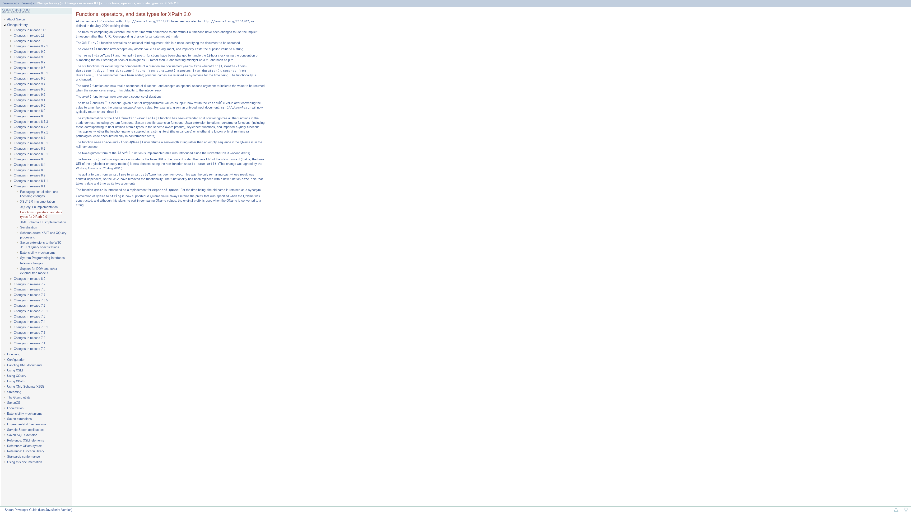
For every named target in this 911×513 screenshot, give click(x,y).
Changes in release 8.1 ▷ (83, 3)
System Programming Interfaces (42, 258)
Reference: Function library (25, 451)
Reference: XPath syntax (24, 446)
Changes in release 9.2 (29, 94)
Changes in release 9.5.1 (31, 73)
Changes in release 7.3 (29, 332)
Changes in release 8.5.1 (31, 154)
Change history (17, 25)
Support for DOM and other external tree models (38, 271)
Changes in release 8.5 (29, 159)
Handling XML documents (24, 365)
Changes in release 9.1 (29, 100)
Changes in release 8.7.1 (31, 132)
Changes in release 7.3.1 (31, 327)
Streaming (14, 392)
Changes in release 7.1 (29, 343)
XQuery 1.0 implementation (39, 207)
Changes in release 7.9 (29, 284)
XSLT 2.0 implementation (37, 201)
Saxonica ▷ (11, 3)
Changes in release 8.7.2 (31, 127)
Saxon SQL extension (22, 435)
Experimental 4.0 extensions (26, 424)
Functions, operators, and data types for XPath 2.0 (141, 3)
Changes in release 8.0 (29, 278)
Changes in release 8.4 (29, 164)
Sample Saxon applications (26, 430)
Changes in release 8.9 (29, 111)
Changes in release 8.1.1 (31, 181)
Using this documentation (24, 462)
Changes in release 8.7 (29, 138)
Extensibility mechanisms (38, 252)
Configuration (16, 359)
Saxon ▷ (28, 3)
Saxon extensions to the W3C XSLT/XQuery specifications (40, 245)
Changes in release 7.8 (29, 289)
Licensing (13, 354)
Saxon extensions (19, 419)
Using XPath (15, 381)
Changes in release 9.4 (29, 84)
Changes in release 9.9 (29, 51)
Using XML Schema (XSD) (25, 386)
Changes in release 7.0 (29, 349)
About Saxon (16, 19)
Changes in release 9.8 (29, 57)
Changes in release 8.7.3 (31, 122)
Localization (15, 408)
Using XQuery (16, 376)
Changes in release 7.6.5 (31, 300)
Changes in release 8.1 (29, 186)
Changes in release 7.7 (29, 295)
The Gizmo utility (19, 397)
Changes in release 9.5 (29, 78)
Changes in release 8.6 (29, 148)
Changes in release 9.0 (29, 105)
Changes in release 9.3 (29, 89)
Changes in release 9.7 (29, 62)
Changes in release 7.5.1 (31, 311)
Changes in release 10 (29, 41)
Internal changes (31, 263)
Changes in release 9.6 (29, 68)
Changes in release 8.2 (29, 175)
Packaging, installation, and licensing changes (39, 194)
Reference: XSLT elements (25, 440)
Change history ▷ (49, 3)
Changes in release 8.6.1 (31, 143)
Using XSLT (15, 370)
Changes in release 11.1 (30, 30)
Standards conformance (23, 456)
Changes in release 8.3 (29, 170)
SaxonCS (13, 402)
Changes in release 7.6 (29, 305)
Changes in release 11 (29, 35)
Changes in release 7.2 (29, 338)
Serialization (28, 227)
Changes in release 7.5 (29, 316)
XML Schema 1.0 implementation (43, 222)
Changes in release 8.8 (29, 116)
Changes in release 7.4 (29, 321)
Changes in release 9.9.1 (31, 46)
